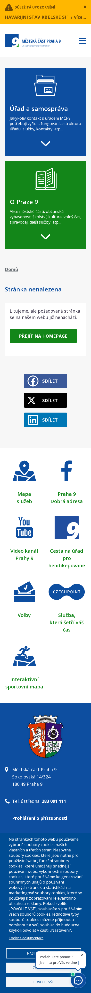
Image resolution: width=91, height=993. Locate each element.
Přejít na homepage (43, 336)
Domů (11, 269)
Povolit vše (43, 982)
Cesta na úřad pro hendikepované (66, 558)
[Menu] (85, 40)
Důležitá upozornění (35, 7)
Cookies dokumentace (26, 938)
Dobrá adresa (66, 501)
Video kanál (24, 551)
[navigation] (45, 112)
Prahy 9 (24, 558)
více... (80, 17)
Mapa (24, 494)
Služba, (66, 615)
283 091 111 (54, 801)
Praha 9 (67, 494)
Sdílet (50, 381)
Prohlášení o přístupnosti (39, 818)
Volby (24, 615)
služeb (24, 501)
